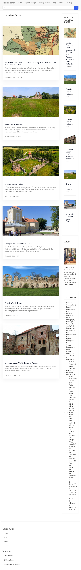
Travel (68, 412)
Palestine (72, 503)
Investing (69, 328)
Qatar (70, 509)
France (71, 463)
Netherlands (73, 486)
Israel (70, 459)
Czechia (71, 476)
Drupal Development (70, 308)
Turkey (71, 461)
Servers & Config (69, 325)
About (20, 3)
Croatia (71, 492)
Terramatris (70, 280)
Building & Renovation (70, 373)
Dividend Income (69, 314)
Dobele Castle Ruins (13, 303)
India (70, 440)
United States (71, 443)
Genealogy (70, 370)
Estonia (71, 467)
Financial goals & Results (69, 351)
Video (61, 3)
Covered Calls (9, 556)
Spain (70, 423)
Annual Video (71, 367)
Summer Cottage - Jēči (72, 402)
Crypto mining (71, 334)
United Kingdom (71, 479)
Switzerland (72, 494)
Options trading (69, 340)
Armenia (71, 431)
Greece (71, 427)
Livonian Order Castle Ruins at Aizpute (21, 362)
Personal (69, 360)
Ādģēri (71, 410)
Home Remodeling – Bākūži (73, 378)
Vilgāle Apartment (72, 386)
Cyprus (71, 507)
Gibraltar (71, 499)
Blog (54, 3)
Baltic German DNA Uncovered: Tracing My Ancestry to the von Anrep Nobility (30, 63)
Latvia (71, 419)
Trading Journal (44, 3)
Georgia (71, 414)
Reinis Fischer (9, 2)
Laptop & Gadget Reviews (69, 345)
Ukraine (71, 471)
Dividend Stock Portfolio (12, 564)
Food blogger (70, 330)
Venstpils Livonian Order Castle (18, 243)
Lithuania (72, 446)
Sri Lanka (72, 450)
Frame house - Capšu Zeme (71, 394)
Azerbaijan (72, 454)
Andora (71, 490)
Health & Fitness (71, 363)
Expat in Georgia (30, 3)
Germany (72, 435)
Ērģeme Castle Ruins (14, 183)
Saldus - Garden (71, 407)
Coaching (69, 3)
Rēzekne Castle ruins (14, 124)
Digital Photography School (70, 319)
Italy (70, 425)
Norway (71, 484)
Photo (6, 537)
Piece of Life (8, 546)
